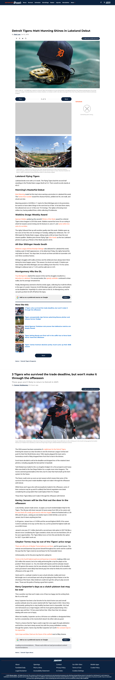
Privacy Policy (61, 668)
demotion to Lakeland (22, 278)
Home (17, 361)
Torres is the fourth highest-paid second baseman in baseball (35, 559)
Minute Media (13, 675)
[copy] (26, 38)
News (24, 2)
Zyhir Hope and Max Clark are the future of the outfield (33, 634)
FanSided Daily (20, 668)
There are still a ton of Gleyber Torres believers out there (34, 546)
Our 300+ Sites (77, 664)
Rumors (30, 2)
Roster (52, 2)
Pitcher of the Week (48, 219)
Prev (20, 99)
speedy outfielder (52, 278)
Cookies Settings (78, 671)
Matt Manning (20, 194)
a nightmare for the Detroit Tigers (54, 449)
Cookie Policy (95, 668)
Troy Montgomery (21, 276)
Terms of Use (76, 668)
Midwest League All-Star (23, 249)
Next (66, 99)
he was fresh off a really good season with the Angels (33, 512)
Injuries (58, 2)
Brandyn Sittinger (38, 249)
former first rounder (24, 197)
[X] (104, 2)
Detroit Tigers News (27, 652)
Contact (59, 664)
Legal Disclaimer (21, 671)
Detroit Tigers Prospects (28, 361)
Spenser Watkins (21, 219)
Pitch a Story (37, 668)
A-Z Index (59, 671)
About (17, 664)
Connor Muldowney (21, 385)
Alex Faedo (53, 237)
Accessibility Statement (41, 671)
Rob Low (17, 34)
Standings (45, 2)
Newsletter (65, 2)
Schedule (38, 2)
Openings (36, 664)
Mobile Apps (95, 664)
